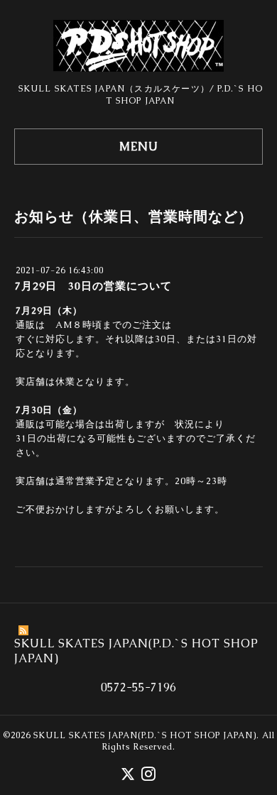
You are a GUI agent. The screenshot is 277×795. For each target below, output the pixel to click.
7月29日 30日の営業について (93, 285)
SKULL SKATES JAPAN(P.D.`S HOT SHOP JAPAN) (144, 735)
